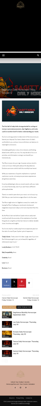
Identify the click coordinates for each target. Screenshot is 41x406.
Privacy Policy (20, 398)
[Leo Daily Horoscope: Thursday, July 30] (7, 324)
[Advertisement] (20, 31)
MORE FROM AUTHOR (24, 307)
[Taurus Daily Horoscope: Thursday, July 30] (7, 343)
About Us (11, 398)
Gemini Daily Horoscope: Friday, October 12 (31, 299)
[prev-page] (3, 361)
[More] (29, 283)
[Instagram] (20, 388)
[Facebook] (15, 388)
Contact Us (29, 398)
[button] (3, 55)
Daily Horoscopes (6, 326)
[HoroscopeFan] (20, 4)
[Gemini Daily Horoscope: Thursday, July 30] (7, 353)
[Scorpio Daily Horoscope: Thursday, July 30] (7, 334)
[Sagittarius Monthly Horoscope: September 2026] (7, 314)
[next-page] (6, 361)
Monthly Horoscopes (6, 317)
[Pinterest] (26, 388)
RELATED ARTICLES (9, 307)
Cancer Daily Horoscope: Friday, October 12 (10, 299)
